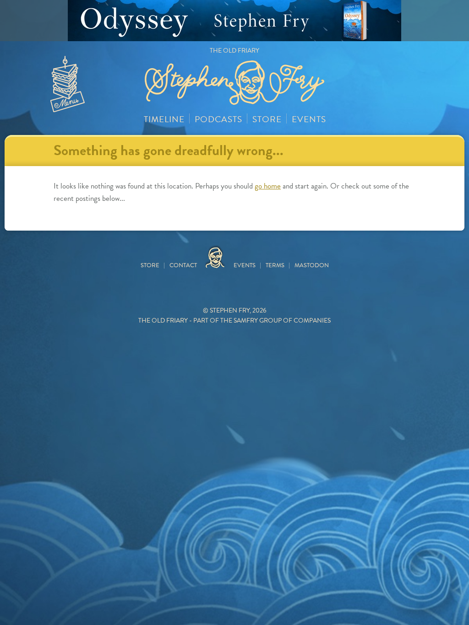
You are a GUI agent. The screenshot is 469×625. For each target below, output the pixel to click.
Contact (183, 265)
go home (268, 186)
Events (309, 119)
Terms (275, 265)
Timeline (164, 119)
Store (267, 119)
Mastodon (311, 265)
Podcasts (218, 119)
